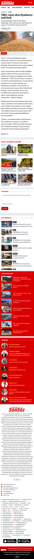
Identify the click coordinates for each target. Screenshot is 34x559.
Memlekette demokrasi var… (17, 370)
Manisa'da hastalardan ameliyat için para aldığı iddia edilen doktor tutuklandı (22, 241)
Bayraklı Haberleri (7, 515)
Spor (14, 222)
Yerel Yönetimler (17, 7)
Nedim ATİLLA (13, 383)
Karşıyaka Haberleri (20, 524)
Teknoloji (15, 510)
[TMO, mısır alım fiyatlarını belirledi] (17, 41)
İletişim (4, 501)
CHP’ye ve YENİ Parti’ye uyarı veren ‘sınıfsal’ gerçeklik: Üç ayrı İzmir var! (19, 354)
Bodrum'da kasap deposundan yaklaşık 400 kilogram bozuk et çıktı (20, 233)
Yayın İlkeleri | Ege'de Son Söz (10, 503)
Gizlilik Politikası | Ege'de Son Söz (11, 499)
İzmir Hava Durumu (8, 486)
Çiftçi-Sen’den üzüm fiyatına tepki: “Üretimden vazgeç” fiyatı (25, 170)
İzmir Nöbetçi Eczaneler (9, 484)
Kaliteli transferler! (14, 377)
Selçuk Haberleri (20, 533)
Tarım (9, 12)
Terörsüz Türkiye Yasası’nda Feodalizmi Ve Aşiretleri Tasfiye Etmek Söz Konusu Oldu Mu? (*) (20, 400)
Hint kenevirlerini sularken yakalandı (22, 249)
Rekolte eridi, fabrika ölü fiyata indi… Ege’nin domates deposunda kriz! (8, 170)
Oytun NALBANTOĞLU (15, 375)
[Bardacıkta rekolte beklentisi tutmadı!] (25, 148)
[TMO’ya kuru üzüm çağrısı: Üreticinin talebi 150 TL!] (25, 178)
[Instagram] (20, 479)
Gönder (4, 208)
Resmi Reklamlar (7, 536)
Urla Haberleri (26, 535)
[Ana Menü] (31, 2)
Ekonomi (27, 7)
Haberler (3, 12)
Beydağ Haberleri (7, 517)
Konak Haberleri (16, 527)
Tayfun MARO (13, 367)
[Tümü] (32, 218)
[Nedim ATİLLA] (4, 384)
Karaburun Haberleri (8, 524)
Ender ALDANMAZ (14, 351)
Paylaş (4, 53)
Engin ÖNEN (13, 390)
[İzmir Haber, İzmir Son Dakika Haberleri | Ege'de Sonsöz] (7, 2)
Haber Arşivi (6, 495)
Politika (27, 508)
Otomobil (5, 506)
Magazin (14, 508)
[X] (17, 479)
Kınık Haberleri (6, 527)
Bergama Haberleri (19, 515)
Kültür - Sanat (6, 508)
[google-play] (24, 541)
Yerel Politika (23, 510)
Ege (9, 7)
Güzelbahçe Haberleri (8, 522)
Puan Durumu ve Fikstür (9, 489)
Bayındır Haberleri (18, 513)
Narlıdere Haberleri (7, 531)
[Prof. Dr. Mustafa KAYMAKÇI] (4, 399)
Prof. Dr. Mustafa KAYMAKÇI (17, 397)
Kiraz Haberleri (19, 526)
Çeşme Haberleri (17, 519)
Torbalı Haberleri (16, 535)
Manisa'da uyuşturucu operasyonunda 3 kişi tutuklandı (22, 265)
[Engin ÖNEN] (4, 392)
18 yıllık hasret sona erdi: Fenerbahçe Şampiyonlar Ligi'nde (22, 225)
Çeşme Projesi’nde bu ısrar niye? (18, 362)
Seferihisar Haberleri (8, 533)
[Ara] (29, 2)
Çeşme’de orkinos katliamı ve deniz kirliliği (19, 392)
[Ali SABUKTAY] (4, 361)
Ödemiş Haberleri (19, 531)
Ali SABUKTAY (13, 360)
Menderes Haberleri (8, 529)
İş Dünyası (26, 504)
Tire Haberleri (6, 535)
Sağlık (4, 510)
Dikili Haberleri (6, 520)
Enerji (10, 504)
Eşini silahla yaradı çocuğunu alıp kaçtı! (20, 257)
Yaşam (20, 508)
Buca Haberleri (6, 519)
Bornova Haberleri (19, 517)
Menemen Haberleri (21, 529)
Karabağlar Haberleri (21, 522)
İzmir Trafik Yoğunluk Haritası (10, 488)
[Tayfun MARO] (4, 368)
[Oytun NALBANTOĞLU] (4, 376)
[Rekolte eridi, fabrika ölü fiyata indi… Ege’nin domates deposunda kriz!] (8, 162)
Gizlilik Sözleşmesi (26, 499)
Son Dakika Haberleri (8, 493)
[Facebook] (14, 479)
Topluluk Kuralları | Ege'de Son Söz (17, 501)
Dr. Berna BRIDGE (14, 344)
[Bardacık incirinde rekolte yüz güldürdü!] (8, 178)
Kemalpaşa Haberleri (8, 526)
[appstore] (10, 541)
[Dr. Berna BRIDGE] (4, 345)
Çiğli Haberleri (27, 519)
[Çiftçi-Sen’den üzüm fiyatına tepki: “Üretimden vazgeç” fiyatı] (25, 162)
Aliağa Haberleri (17, 512)
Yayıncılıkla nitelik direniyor (17, 385)
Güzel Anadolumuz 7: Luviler (17, 346)
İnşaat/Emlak (18, 504)
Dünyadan (23, 503)
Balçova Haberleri (7, 513)
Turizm (17, 506)
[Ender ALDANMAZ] (4, 353)
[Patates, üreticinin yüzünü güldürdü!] (8, 148)
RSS (4, 550)
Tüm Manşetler (7, 491)
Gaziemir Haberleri (27, 520)
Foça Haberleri (16, 520)
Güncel (3, 7)
